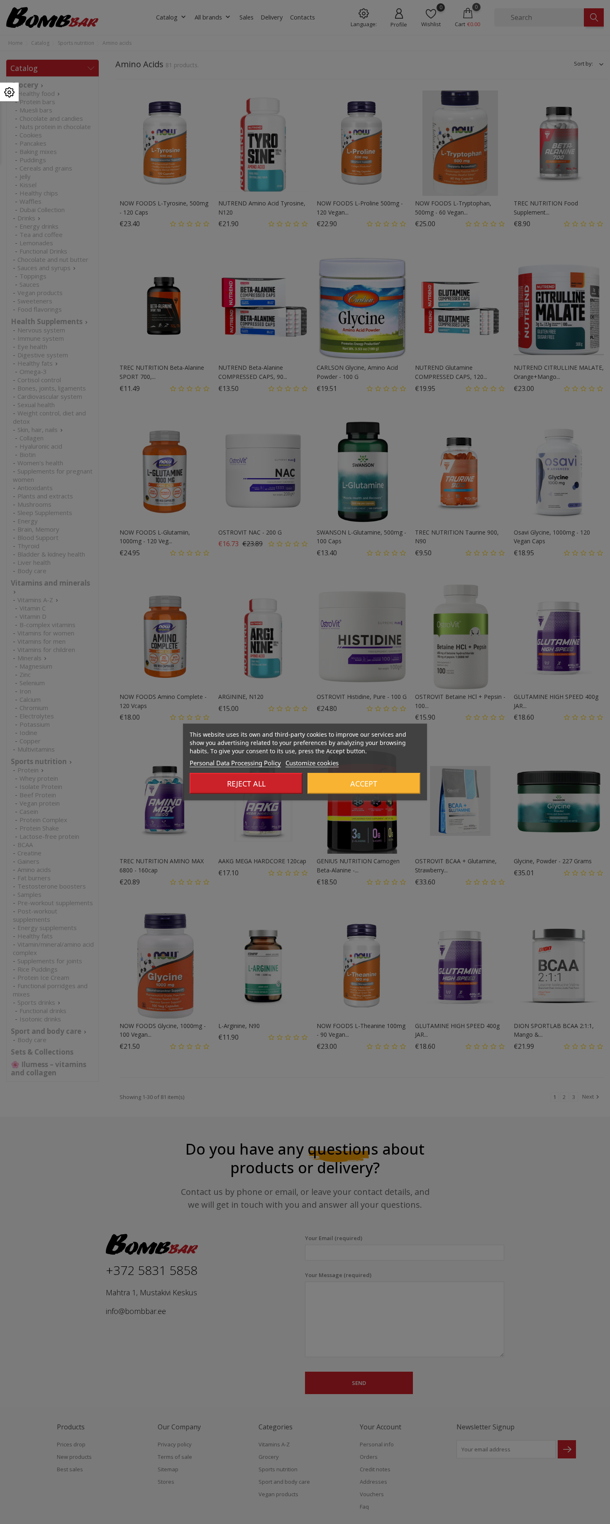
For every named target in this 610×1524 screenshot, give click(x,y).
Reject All (246, 784)
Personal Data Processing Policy (235, 763)
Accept (363, 784)
